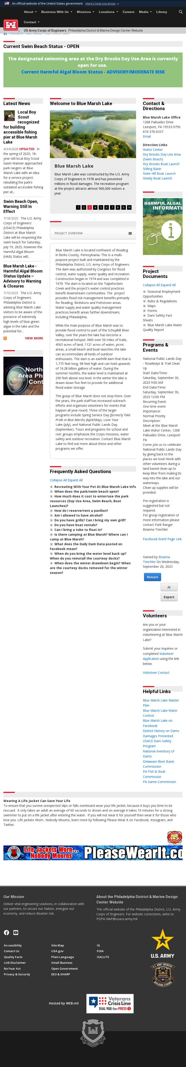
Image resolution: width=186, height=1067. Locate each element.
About (29, 12)
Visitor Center (153, 149)
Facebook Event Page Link (162, 539)
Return (152, 577)
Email (147, 136)
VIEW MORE (34, 338)
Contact (30, 22)
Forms (152, 310)
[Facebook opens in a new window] (6, 932)
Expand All (75, 480)
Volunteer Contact (156, 672)
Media (144, 12)
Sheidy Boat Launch (157, 178)
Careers (129, 12)
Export (169, 597)
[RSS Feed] (5, 338)
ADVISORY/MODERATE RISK (136, 72)
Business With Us (55, 12)
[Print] (169, 587)
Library (161, 12)
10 (129, 207)
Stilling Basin (152, 168)
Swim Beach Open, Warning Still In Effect (20, 206)
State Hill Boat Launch (159, 173)
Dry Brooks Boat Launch (161, 164)
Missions (84, 12)
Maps (151, 306)
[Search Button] (181, 12)
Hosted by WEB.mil (64, 1003)
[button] (103, 3)
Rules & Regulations (162, 301)
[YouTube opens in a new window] (15, 932)
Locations (107, 12)
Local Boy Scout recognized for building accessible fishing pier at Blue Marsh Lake (21, 127)
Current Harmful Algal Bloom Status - (64, 72)
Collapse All (58, 480)
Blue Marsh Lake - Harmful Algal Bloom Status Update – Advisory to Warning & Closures (23, 276)
